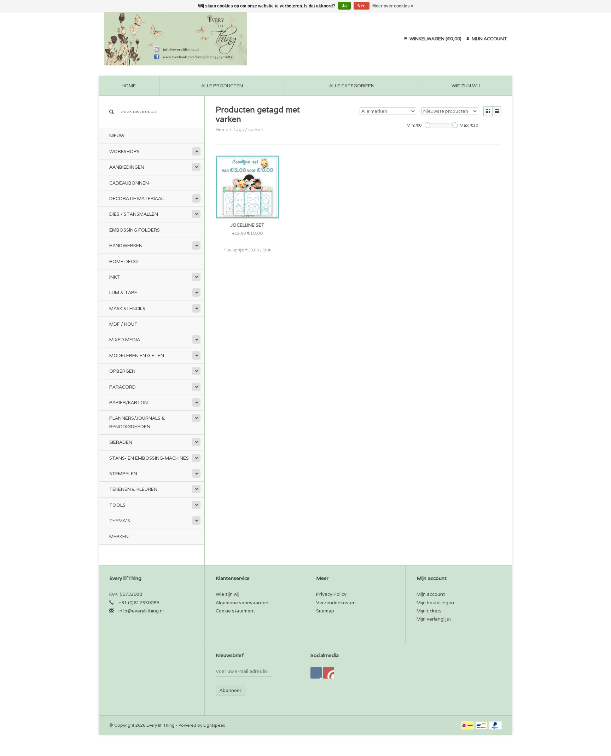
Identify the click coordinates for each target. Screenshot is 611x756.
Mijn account (489, 39)
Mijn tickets (429, 611)
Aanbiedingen (126, 167)
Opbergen (122, 371)
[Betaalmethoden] (468, 725)
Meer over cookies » (392, 6)
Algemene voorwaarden (242, 603)
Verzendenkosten (336, 603)
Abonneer (231, 690)
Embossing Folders (134, 230)
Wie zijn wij (466, 86)
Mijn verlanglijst (434, 619)
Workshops (124, 152)
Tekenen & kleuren (133, 489)
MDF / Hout (123, 324)
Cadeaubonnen (129, 183)
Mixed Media (124, 340)
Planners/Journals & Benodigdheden (137, 422)
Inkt (114, 277)
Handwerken (125, 246)
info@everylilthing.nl (141, 611)
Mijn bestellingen (435, 603)
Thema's (119, 521)
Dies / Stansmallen (133, 214)
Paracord (122, 387)
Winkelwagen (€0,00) (435, 39)
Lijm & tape (123, 293)
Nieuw (116, 136)
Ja (344, 6)
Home (129, 86)
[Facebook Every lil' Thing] (316, 673)
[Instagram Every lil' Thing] (328, 673)
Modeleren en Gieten (136, 356)
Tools (117, 505)
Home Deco (123, 261)
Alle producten (222, 86)
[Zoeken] (111, 112)
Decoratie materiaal (136, 199)
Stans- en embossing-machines (149, 458)
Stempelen (123, 474)
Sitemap (325, 611)
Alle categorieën (351, 86)
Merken (119, 537)
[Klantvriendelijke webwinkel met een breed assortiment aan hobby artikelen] (221, 38)
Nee (361, 6)
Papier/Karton (128, 403)
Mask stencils (127, 309)
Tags (238, 130)
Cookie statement (235, 611)
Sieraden (120, 442)
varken (255, 130)
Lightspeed (214, 725)
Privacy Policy (331, 594)
